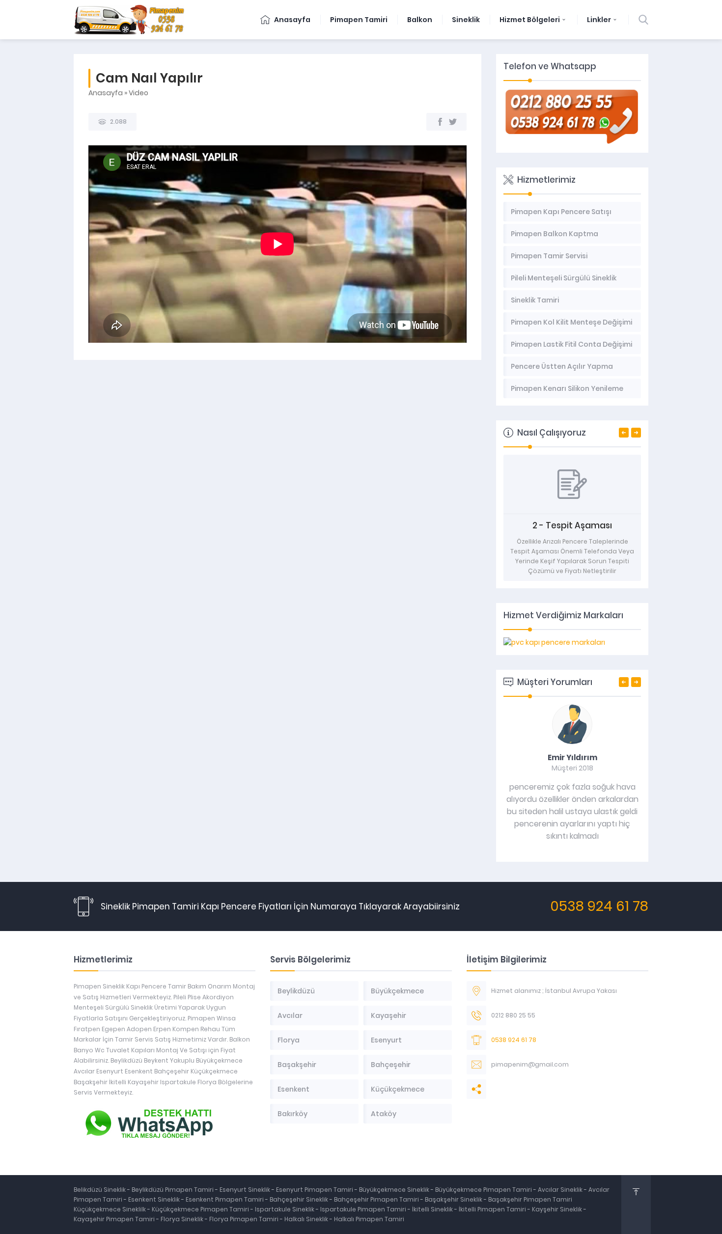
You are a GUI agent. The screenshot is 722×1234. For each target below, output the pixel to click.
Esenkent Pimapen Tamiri (225, 1199)
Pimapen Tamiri (359, 20)
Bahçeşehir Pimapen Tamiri (377, 1199)
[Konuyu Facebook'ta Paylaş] (440, 122)
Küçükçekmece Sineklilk (110, 1209)
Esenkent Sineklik (154, 1199)
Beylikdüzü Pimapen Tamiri (173, 1189)
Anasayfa (291, 20)
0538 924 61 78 (599, 906)
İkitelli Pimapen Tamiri (493, 1209)
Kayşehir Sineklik (557, 1209)
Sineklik (466, 20)
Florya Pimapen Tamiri (244, 1219)
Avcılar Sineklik (560, 1189)
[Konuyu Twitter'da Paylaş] (453, 122)
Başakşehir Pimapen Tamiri (530, 1199)
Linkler (599, 20)
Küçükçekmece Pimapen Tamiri (200, 1209)
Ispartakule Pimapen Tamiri (363, 1209)
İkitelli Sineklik (433, 1209)
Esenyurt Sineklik (246, 1189)
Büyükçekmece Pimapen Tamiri (484, 1189)
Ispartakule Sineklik (285, 1209)
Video (138, 93)
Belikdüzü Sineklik (100, 1189)
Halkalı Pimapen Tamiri (369, 1219)
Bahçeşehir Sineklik (299, 1199)
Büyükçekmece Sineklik (395, 1189)
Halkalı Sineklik (307, 1219)
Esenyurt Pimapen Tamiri (315, 1189)
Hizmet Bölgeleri (530, 20)
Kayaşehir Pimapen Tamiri (115, 1219)
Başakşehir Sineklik (454, 1199)
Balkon (419, 20)
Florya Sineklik (183, 1219)
